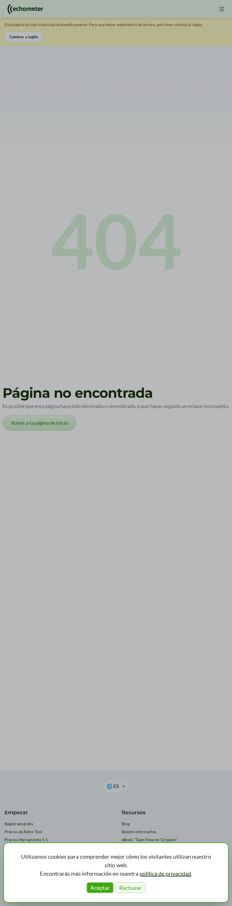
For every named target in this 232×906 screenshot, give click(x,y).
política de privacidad (165, 873)
